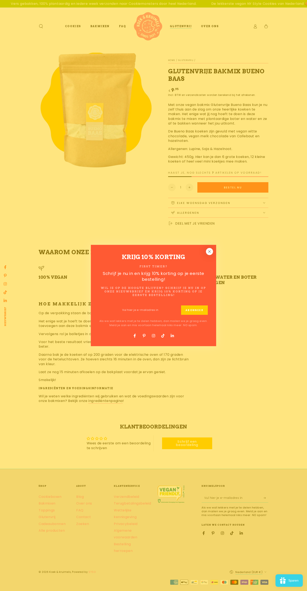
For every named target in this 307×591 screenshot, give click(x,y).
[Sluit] (209, 251)
